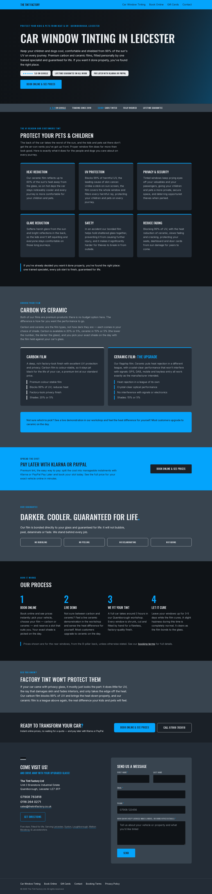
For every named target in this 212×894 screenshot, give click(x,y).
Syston (67, 826)
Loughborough (80, 826)
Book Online (156, 4)
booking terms (146, 643)
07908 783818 (30, 797)
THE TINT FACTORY (30, 5)
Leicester (58, 826)
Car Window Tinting (133, 4)
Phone (120, 803)
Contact (187, 4)
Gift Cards (173, 4)
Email (120, 788)
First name (122, 772)
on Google (58, 107)
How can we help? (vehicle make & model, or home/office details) (146, 818)
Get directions (32, 817)
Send (126, 853)
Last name (157, 772)
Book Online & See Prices (41, 84)
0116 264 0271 (30, 802)
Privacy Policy (112, 883)
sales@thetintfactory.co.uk (35, 806)
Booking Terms (93, 883)
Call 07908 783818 (174, 727)
